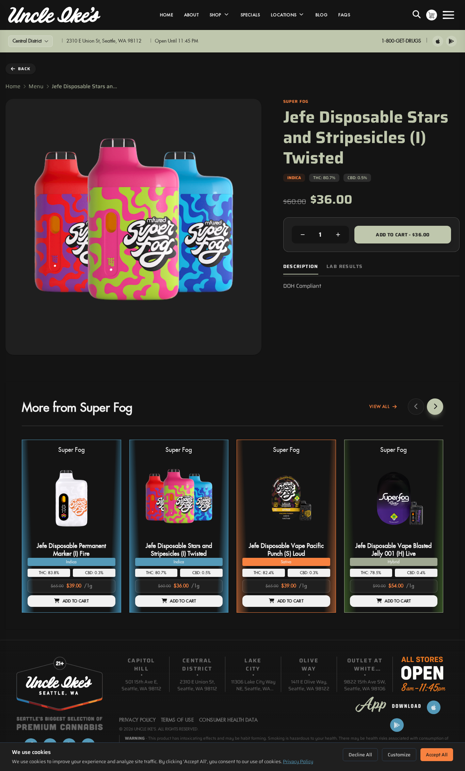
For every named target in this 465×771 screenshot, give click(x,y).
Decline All (360, 754)
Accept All (437, 754)
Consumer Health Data (228, 720)
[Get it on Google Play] (451, 41)
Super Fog (71, 450)
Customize (399, 754)
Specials (250, 15)
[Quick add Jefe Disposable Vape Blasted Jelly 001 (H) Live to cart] (426, 537)
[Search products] (416, 14)
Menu (36, 86)
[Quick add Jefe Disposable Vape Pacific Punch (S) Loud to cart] (319, 537)
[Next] (435, 406)
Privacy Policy (298, 761)
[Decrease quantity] (302, 234)
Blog (321, 15)
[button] (71, 526)
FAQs (344, 15)
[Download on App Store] (437, 41)
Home (166, 15)
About (191, 15)
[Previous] (416, 406)
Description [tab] (300, 266)
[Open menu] (448, 15)
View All (379, 406)
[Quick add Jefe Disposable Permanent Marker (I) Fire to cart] (104, 537)
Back (24, 68)
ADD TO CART (76, 601)
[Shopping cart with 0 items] (431, 15)
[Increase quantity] (338, 234)
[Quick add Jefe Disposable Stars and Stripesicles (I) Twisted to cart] (212, 537)
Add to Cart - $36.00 (402, 234)
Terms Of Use (177, 720)
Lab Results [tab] (344, 266)
